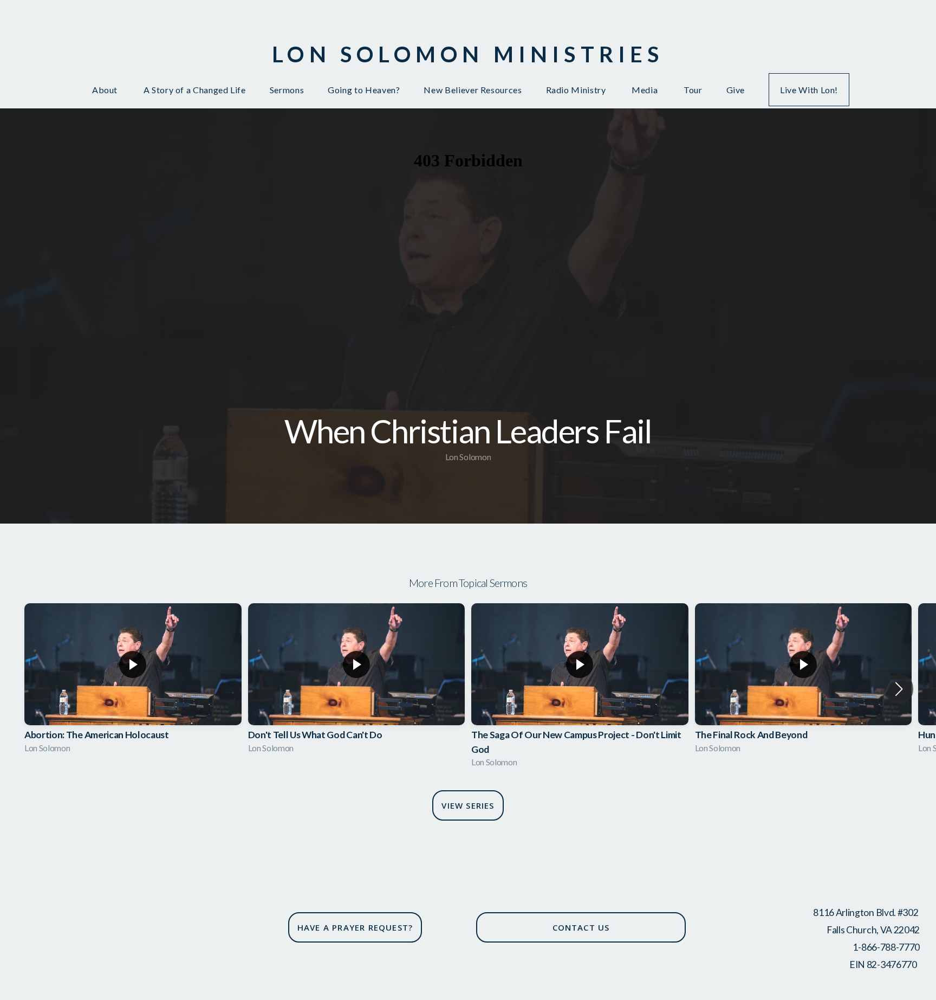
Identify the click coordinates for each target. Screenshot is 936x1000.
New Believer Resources (473, 90)
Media (646, 90)
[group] (133, 681)
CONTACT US (581, 927)
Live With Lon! (809, 90)
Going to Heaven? (364, 90)
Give (735, 90)
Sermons (287, 90)
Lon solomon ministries (468, 54)
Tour (693, 90)
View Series (467, 805)
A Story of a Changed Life (195, 90)
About (106, 90)
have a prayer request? (355, 927)
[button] (899, 689)
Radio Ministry (577, 90)
